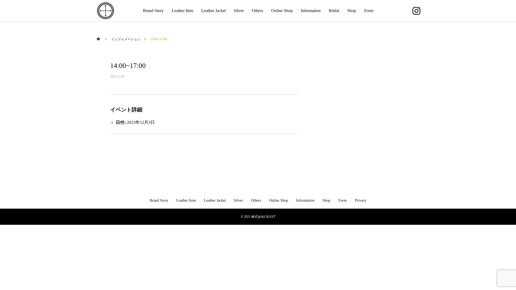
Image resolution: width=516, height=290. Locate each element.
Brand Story (153, 10)
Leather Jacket (213, 10)
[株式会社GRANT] (105, 11)
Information (311, 10)
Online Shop (282, 10)
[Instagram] (416, 10)
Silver (239, 10)
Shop (351, 10)
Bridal (334, 10)
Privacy (360, 200)
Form (368, 10)
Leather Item (182, 10)
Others (257, 10)
